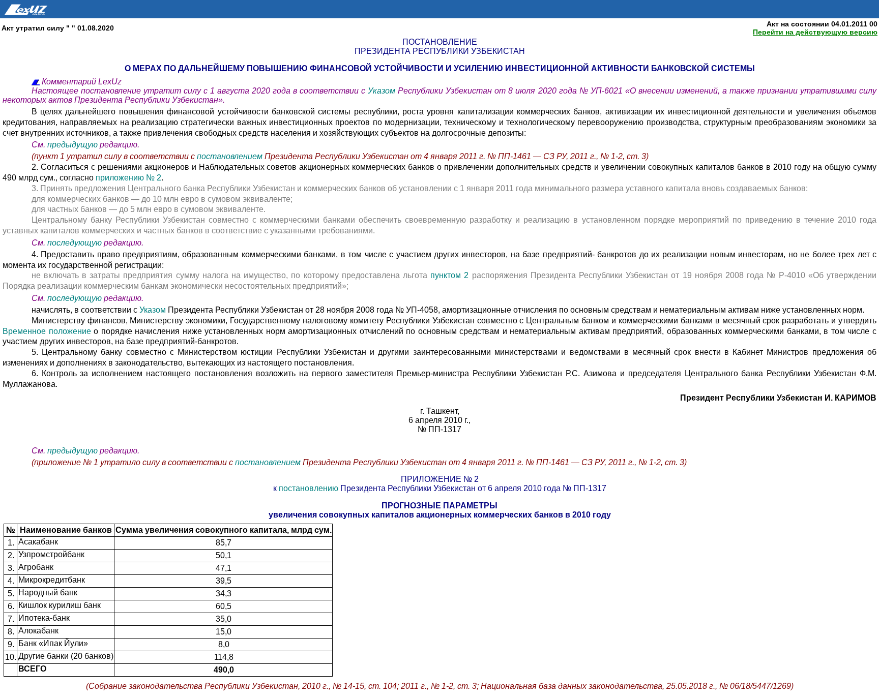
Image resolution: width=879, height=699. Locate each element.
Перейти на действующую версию (815, 32)
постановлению (308, 488)
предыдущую (72, 144)
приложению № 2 (128, 177)
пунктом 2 (449, 275)
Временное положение (48, 331)
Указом (383, 90)
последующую (74, 242)
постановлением (229, 156)
